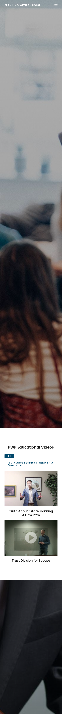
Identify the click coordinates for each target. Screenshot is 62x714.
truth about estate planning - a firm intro (30, 463)
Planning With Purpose (23, 5)
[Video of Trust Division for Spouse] (31, 538)
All (9, 456)
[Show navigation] (55, 5)
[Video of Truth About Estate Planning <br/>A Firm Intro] (31, 488)
